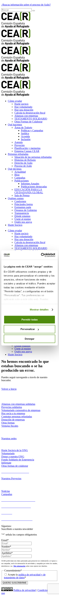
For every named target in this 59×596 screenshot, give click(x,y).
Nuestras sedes (9, 438)
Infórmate (6, 462)
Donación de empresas (13, 419)
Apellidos (7, 553)
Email (5, 540)
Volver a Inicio (9, 389)
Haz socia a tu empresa (13, 413)
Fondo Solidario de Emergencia (17, 459)
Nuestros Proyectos (11, 478)
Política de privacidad (24, 590)
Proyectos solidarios (11, 407)
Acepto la (25, 576)
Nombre (6, 546)
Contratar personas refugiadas (16, 416)
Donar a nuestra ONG (12, 456)
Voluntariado (8, 453)
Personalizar (27, 329)
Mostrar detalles (39, 309)
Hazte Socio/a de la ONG (14, 450)
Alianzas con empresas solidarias (18, 404)
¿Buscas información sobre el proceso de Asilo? (26, 4)
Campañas (6, 494)
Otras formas (8, 422)
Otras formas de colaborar (14, 465)
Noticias (5, 491)
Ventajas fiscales (9, 425)
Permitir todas (29, 319)
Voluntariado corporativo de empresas (20, 410)
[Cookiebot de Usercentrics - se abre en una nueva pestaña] (41, 255)
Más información (19, 566)
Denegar (29, 338)
